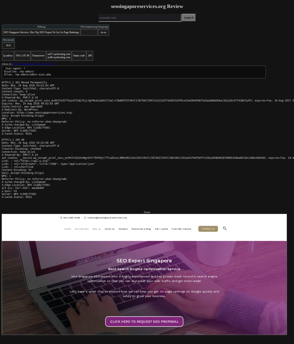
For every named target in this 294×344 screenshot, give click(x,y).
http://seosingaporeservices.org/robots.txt (34, 63)
